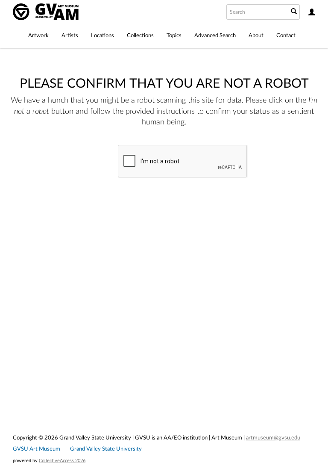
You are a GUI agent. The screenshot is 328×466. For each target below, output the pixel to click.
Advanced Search (215, 35)
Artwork (38, 35)
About (256, 35)
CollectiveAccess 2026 (62, 460)
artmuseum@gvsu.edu (273, 438)
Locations (102, 35)
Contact (286, 35)
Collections (140, 35)
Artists (70, 35)
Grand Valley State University (106, 449)
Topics (174, 35)
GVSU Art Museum (36, 449)
